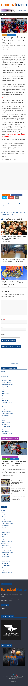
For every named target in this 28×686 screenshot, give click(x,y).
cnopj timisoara (5, 47)
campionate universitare (7, 384)
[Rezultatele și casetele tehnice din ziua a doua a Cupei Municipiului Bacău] (14, 245)
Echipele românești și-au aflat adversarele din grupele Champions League (18, 498)
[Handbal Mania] (2, 14)
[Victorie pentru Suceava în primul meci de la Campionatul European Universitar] (14, 222)
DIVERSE (3, 371)
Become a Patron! (14, 363)
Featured (3, 374)
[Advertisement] (14, 176)
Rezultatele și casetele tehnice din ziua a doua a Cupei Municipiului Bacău (13, 260)
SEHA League (7, 426)
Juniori (3, 398)
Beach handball (5, 378)
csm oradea (11, 47)
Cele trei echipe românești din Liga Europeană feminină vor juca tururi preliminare (18, 490)
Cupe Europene (5, 389)
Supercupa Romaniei (7, 402)
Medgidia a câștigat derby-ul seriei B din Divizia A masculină (13, 213)
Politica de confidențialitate (7, 611)
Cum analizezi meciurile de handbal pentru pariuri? (12, 205)
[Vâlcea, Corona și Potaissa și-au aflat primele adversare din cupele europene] (5, 480)
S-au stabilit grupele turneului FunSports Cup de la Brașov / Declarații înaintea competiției (14, 282)
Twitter (5, 197)
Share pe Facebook (16, 195)
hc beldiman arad (17, 49)
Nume (3, 319)
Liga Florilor (5, 400)
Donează (11, 197)
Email (17, 197)
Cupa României (5, 387)
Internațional (5, 395)
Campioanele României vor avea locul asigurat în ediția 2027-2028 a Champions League (14, 463)
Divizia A (4, 34)
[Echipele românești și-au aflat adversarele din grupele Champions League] (5, 496)
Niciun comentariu (19, 45)
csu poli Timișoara (9, 49)
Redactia (12, 45)
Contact (3, 608)
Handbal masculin (11, 34)
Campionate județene (7, 382)
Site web (3, 334)
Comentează (6, 195)
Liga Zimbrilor (5, 431)
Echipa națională (6, 393)
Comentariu (4, 299)
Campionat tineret (6, 380)
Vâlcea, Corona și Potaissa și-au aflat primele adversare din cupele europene (18, 482)
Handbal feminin (4, 376)
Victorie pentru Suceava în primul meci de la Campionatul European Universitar (14, 238)
